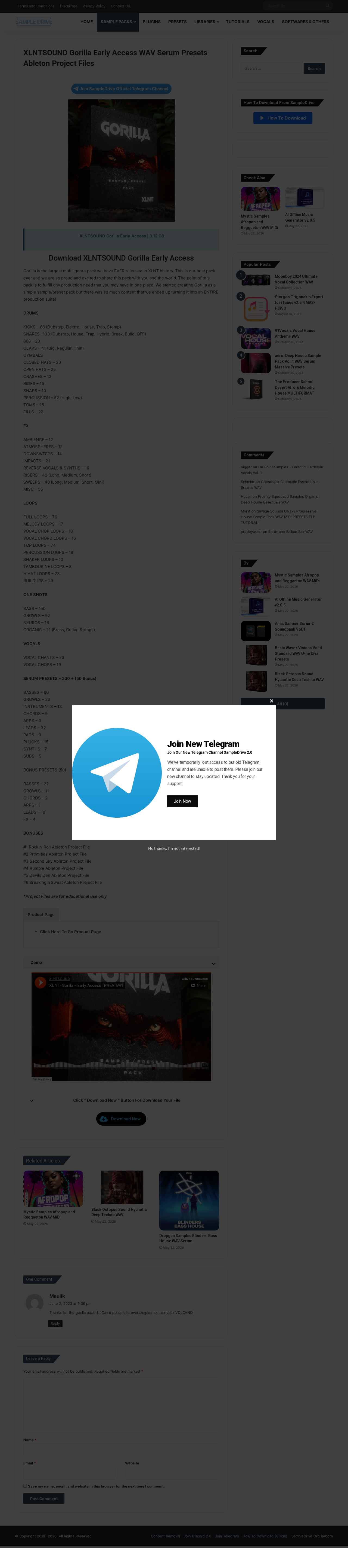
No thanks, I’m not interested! (174, 848)
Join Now (182, 801)
